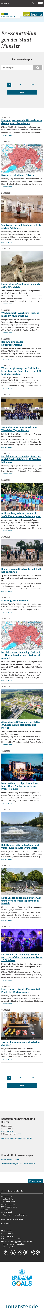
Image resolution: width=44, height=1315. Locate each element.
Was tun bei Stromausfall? (13, 1219)
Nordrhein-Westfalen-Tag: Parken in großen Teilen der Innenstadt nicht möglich (21, 655)
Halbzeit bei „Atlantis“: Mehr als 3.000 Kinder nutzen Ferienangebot (21, 515)
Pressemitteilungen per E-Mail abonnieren (19, 1164)
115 (19, 1134)
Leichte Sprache (9, 1204)
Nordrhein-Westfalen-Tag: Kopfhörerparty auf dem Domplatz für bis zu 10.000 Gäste (22, 957)
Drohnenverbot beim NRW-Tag (18, 175)
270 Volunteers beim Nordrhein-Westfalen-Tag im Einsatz (19, 429)
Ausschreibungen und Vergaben (15, 1215)
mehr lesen (7, 135)
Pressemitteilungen (22, 59)
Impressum (7, 1196)
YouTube (38, 1252)
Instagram (13, 1252)
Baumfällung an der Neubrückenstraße (12, 343)
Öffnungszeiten (9, 1247)
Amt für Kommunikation (12, 1159)
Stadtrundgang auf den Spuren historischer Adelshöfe (21, 226)
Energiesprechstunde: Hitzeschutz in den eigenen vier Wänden (21, 122)
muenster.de (5, 4)
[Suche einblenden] (33, 3)
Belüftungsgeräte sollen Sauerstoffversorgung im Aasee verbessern (20, 846)
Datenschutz (8, 1199)
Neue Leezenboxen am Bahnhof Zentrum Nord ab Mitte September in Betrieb (21, 900)
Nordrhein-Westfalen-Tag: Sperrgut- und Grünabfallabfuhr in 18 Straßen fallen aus (21, 459)
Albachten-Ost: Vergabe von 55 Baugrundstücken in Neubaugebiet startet (21, 724)
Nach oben (37, 1181)
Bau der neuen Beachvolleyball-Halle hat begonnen (21, 570)
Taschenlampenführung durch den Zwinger (20, 1043)
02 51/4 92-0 (8, 1131)
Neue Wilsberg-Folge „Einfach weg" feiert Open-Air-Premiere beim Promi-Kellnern (21, 786)
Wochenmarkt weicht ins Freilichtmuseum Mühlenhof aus (20, 314)
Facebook (19, 1252)
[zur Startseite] (33, 14)
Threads (25, 1252)
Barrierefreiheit (9, 1202)
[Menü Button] (40, 3)
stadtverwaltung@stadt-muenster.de (17, 1138)
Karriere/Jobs (8, 1212)
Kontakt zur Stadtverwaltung (14, 1244)
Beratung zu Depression (14, 600)
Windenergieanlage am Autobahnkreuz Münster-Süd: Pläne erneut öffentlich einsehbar (21, 371)
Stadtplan (6, 1224)
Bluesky (32, 1252)
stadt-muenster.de (14, 1191)
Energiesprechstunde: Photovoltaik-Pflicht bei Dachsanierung (21, 990)
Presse (5, 1209)
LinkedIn (6, 1252)
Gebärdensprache (10, 1207)
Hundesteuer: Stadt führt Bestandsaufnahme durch (21, 285)
